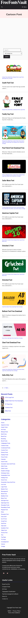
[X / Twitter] (7, 573)
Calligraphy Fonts (8, 174)
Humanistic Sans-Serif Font (8, 482)
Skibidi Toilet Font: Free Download (14, 400)
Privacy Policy (16, 611)
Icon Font (3, 484)
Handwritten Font (5, 475)
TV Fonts (3, 539)
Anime (3, 174)
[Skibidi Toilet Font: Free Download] (2, 401)
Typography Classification (8, 591)
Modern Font (4, 489)
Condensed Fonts (16, 109)
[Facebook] (3, 573)
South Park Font (8, 83)
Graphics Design (5, 470)
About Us (4, 596)
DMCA (9, 611)
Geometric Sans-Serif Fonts (8, 464)
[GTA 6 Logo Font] (2, 398)
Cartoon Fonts (5, 77)
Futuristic (3, 459)
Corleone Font (8, 407)
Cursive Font (4, 450)
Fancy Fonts (21, 140)
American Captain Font (10, 213)
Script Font (22, 142)
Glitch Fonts (4, 466)
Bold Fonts (10, 77)
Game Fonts (4, 461)
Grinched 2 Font (8, 246)
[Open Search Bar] (2, 7)
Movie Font (9, 176)
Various (20, 208)
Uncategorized (5, 541)
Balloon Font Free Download (12, 311)
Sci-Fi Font (4, 518)
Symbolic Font (4, 528)
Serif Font (3, 523)
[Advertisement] (14, 33)
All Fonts (4, 589)
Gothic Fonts (4, 468)
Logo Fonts (21, 77)
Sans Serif (16, 208)
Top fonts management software (10, 594)
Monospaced (4, 491)
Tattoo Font (4, 530)
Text (2, 535)
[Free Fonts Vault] (14, 2)
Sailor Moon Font (8, 180)
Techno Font (4, 532)
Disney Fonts (4, 452)
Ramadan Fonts (5, 505)
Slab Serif (3, 525)
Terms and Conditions (14, 612)
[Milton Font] (2, 411)
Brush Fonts (9, 306)
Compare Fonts (6, 586)
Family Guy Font (8, 114)
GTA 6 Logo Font (9, 397)
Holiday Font (4, 477)
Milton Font (8, 411)
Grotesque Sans (5, 473)
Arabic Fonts (4, 427)
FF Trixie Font (8, 404)
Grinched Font (7, 280)
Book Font (3, 436)
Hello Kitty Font (7, 375)
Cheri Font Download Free (11, 343)
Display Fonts (15, 77)
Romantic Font (5, 514)
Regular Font (16, 142)
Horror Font (4, 480)
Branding (3, 438)
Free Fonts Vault (16, 607)
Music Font (4, 498)
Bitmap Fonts (4, 431)
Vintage (23, 208)
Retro (12, 208)
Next (7, 387)
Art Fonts (3, 429)
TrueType (10, 78)
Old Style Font (4, 500)
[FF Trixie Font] (2, 405)
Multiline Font (4, 496)
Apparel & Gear (5, 425)
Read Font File (6, 584)
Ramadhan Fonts (5, 507)
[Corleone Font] (2, 408)
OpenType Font (5, 78)
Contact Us (5, 598)
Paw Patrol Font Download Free (13, 148)
